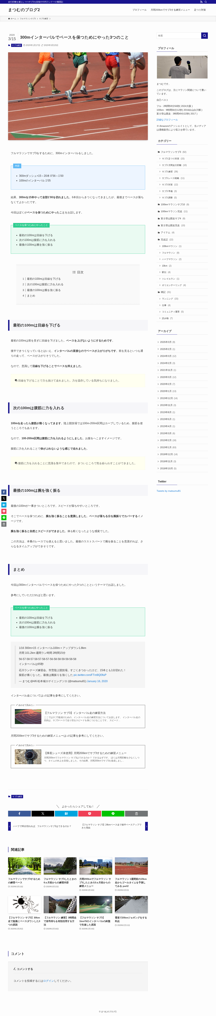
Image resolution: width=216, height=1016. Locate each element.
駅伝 (166, 272)
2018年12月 (169, 454)
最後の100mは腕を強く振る (44, 290)
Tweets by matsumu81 (169, 491)
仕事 (166, 305)
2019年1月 (168, 447)
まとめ (31, 295)
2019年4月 (167, 426)
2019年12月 (169, 398)
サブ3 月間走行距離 (174, 165)
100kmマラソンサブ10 (175, 204)
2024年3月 (168, 356)
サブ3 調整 (169, 197)
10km (166, 266)
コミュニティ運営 (173, 311)
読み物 (167, 318)
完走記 (167, 239)
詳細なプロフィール (167, 119)
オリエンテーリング (174, 285)
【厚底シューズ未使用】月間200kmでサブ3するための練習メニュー (85, 753)
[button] (19, 813)
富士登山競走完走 (173, 225)
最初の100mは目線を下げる (44, 278)
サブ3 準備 (169, 191)
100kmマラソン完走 (174, 211)
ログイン (48, 980)
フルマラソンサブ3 (173, 152)
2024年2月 (167, 363)
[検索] (206, 2)
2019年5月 (167, 419)
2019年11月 (168, 405)
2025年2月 (167, 349)
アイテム (167, 232)
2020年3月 (168, 377)
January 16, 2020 (97, 681)
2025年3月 (167, 342)
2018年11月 (168, 461)
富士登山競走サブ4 (173, 218)
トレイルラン (170, 279)
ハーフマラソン (171, 259)
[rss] (201, 2)
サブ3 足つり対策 (173, 158)
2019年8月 (167, 412)
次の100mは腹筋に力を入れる (45, 284)
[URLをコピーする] (136, 813)
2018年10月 (168, 468)
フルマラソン (170, 253)
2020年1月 (168, 391)
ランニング (170, 298)
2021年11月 (168, 370)
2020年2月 (167, 384)
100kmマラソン (171, 246)
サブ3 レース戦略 (173, 178)
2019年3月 (167, 433)
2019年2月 (168, 440)
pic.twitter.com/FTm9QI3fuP (90, 675)
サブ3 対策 (170, 184)
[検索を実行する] (204, 35)
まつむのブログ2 (24, 10)
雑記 (166, 292)
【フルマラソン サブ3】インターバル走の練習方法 (75, 712)
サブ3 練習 (16, 45)
